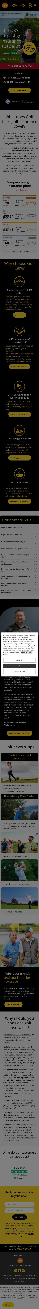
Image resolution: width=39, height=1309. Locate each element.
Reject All (19, 660)
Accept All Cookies (19, 666)
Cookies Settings (19, 671)
